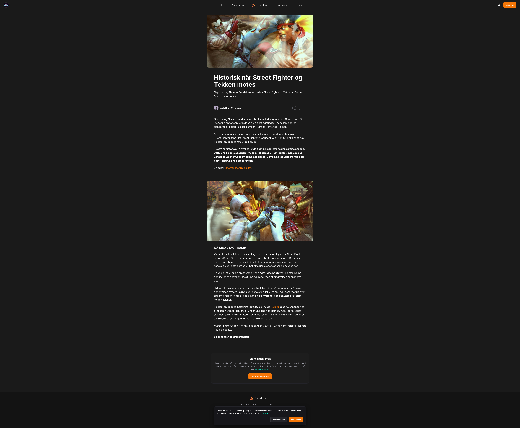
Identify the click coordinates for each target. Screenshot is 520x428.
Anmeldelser (238, 5)
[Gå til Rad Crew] (6, 5)
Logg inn (510, 5)
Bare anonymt (279, 420)
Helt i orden (296, 420)
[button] (260, 368)
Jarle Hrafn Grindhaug (230, 108)
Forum (300, 5)
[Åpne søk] (499, 5)
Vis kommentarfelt (260, 376)
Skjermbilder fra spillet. (238, 167)
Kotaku (275, 306)
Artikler (220, 5)
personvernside (261, 369)
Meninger (282, 5)
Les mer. (264, 413)
